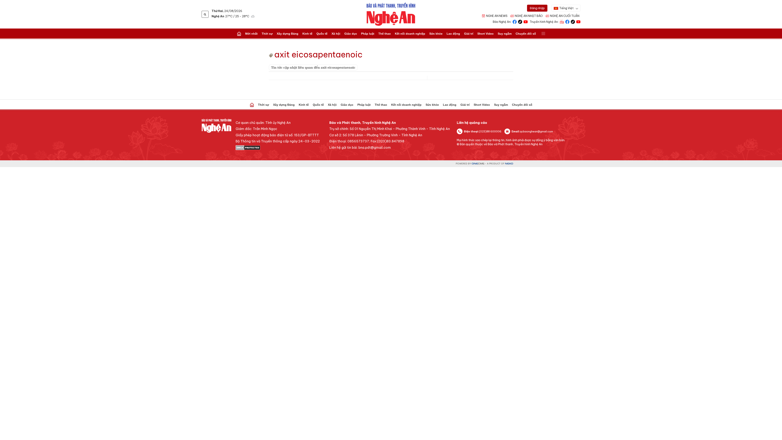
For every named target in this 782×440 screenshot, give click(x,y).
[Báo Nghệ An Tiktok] (520, 21)
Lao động (453, 33)
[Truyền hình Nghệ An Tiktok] (573, 21)
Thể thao (384, 33)
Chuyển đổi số (526, 33)
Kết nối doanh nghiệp (410, 33)
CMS (478, 163)
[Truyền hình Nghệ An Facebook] (567, 21)
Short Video (485, 33)
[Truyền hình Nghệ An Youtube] (578, 21)
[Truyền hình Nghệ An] (562, 21)
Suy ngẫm (505, 33)
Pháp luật (367, 33)
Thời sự (267, 33)
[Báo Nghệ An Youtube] (526, 21)
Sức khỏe (436, 33)
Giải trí (468, 33)
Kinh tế (307, 33)
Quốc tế (321, 33)
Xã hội (336, 33)
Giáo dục (350, 33)
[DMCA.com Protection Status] (278, 147)
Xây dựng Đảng (287, 33)
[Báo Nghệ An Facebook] (515, 21)
